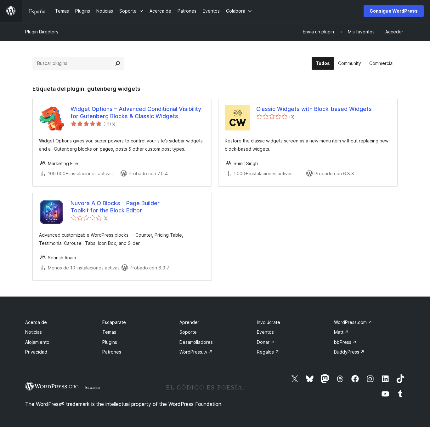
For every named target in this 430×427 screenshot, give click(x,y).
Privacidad (36, 352)
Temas (109, 332)
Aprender (189, 322)
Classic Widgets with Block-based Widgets (314, 109)
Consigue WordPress (394, 11)
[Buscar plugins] (117, 63)
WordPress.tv (196, 352)
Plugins (109, 342)
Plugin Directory (42, 31)
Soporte (188, 332)
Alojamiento (37, 342)
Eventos (265, 332)
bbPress (345, 342)
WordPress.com (353, 322)
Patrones (111, 352)
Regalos (268, 352)
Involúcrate (268, 322)
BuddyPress (349, 352)
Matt (341, 332)
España (92, 387)
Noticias (33, 332)
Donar (266, 342)
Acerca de (36, 322)
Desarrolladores (196, 342)
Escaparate (114, 322)
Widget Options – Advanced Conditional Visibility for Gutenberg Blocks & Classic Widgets (136, 112)
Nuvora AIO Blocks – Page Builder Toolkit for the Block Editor (115, 207)
